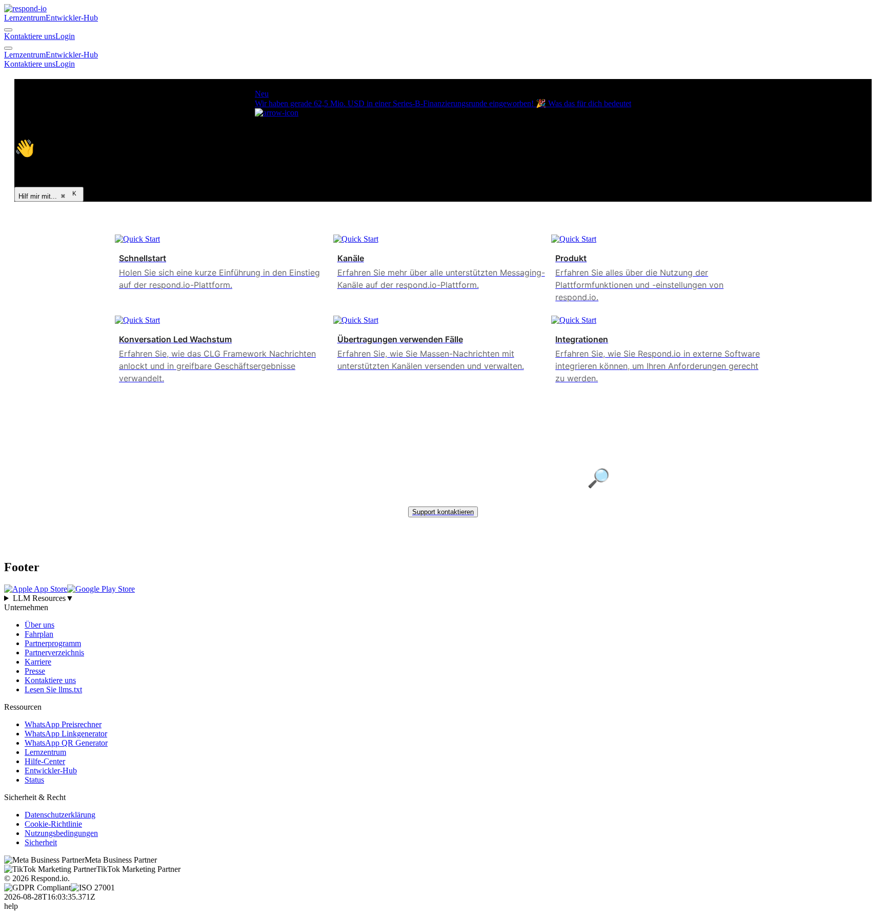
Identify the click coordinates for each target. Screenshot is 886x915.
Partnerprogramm (53, 643)
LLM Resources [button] (43, 598)
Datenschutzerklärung (60, 814)
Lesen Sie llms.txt (53, 689)
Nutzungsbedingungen (61, 833)
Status (34, 779)
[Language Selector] (8, 29)
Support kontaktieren (443, 512)
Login (65, 36)
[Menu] (8, 48)
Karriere (38, 661)
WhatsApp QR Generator (66, 742)
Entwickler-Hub (72, 17)
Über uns (39, 624)
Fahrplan (39, 634)
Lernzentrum (25, 17)
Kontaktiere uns (29, 36)
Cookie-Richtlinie (53, 824)
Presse (35, 671)
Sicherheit (41, 842)
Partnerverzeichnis (54, 652)
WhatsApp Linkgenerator (66, 733)
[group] (443, 598)
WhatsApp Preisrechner (63, 724)
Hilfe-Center (45, 761)
